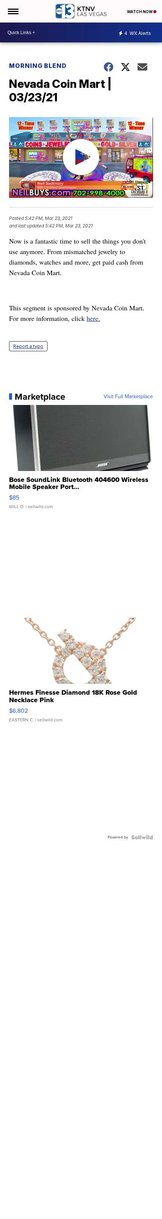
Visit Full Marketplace (128, 396)
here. (93, 318)
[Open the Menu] (13, 11)
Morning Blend (38, 65)
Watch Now (140, 11)
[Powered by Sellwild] (142, 837)
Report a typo (28, 346)
